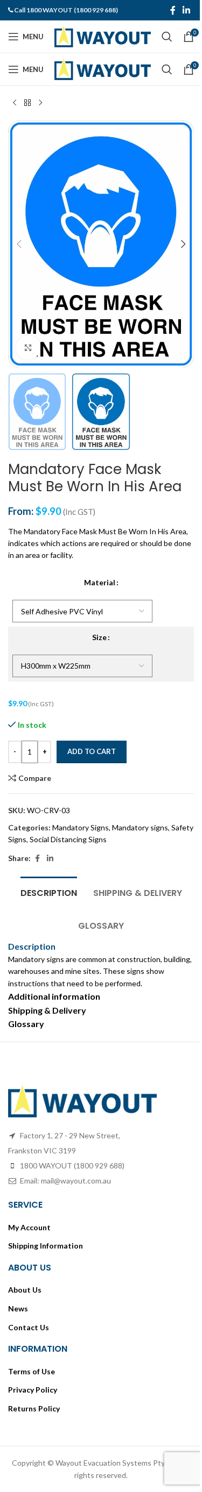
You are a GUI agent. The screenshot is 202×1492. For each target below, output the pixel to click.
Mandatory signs (140, 827)
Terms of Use (31, 1371)
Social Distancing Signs (68, 839)
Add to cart (91, 751)
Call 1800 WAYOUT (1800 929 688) (66, 10)
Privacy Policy (32, 1389)
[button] (19, 244)
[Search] (167, 36)
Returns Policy (34, 1408)
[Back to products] (27, 103)
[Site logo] (102, 35)
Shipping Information (45, 1245)
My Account (29, 1227)
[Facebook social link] (172, 10)
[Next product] (40, 103)
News (18, 1308)
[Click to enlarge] (28, 347)
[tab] (48, 892)
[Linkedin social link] (186, 10)
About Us (24, 1289)
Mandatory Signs (80, 827)
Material (99, 582)
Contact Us (28, 1327)
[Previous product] (14, 103)
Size (99, 637)
